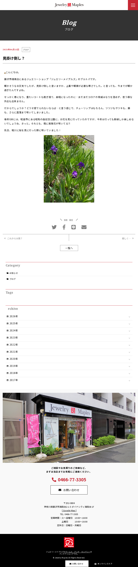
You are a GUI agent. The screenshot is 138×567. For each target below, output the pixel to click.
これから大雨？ (15, 238)
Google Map (69, 510)
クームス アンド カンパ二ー (77, 551)
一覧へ (69, 248)
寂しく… (126, 238)
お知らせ (13, 273)
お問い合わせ (77, 563)
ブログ (12, 278)
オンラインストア (104, 563)
